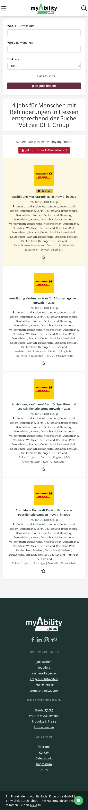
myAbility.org (44, 710)
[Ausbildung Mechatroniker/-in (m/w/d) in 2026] (44, 175)
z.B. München (20, 42)
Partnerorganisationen (44, 690)
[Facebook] (33, 640)
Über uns (44, 747)
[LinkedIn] (40, 640)
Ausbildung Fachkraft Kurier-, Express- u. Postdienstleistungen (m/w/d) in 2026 (44, 512)
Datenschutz (44, 758)
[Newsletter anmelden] (54, 640)
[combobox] (44, 32)
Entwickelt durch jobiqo (22, 801)
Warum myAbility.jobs (44, 716)
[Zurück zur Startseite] (44, 8)
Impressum (44, 764)
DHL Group (51, 202)
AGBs (44, 770)
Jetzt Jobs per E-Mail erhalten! (46, 150)
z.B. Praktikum (21, 26)
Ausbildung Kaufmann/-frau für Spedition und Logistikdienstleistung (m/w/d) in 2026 (44, 406)
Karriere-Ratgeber (44, 673)
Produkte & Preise (44, 721)
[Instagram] (47, 640)
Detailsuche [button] (45, 76)
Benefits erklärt (44, 685)
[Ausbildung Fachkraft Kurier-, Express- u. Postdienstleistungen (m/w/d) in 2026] (44, 495)
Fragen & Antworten (44, 679)
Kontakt (44, 752)
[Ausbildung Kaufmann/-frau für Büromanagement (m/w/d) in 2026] (44, 283)
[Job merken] (44, 257)
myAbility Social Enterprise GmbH (50, 796)
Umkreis (13, 59)
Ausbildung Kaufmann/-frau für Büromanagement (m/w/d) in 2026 (44, 300)
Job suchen (44, 662)
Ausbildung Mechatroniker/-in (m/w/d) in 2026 (44, 197)
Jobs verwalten (44, 727)
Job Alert (44, 667)
